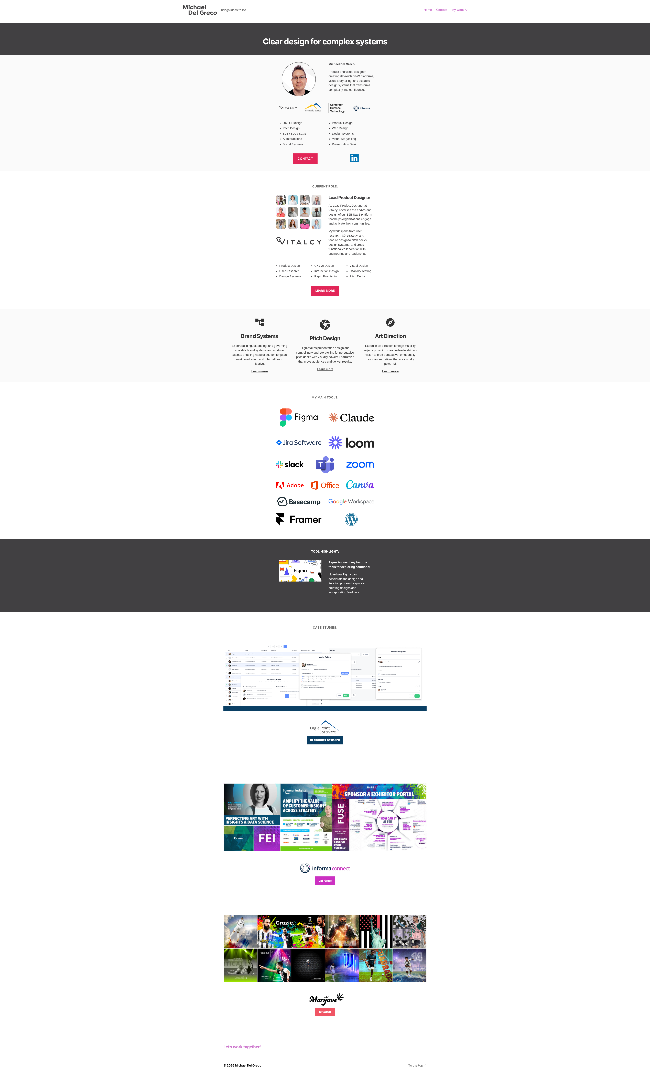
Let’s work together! (242, 1046)
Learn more (325, 290)
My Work (457, 10)
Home (428, 10)
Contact (441, 10)
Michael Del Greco (248, 1065)
